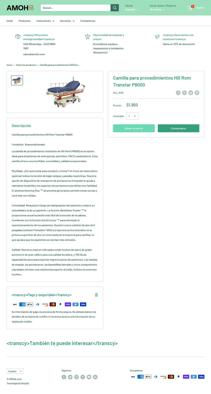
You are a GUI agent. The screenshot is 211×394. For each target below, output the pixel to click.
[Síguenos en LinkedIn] (95, 377)
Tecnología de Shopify (18, 383)
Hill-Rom (118, 92)
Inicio (10, 20)
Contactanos (178, 128)
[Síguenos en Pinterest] (82, 377)
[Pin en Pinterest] (184, 92)
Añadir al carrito (134, 128)
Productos (25, 20)
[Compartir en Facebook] (178, 92)
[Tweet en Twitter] (190, 92)
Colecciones (43, 20)
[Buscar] (115, 7)
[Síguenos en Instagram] (76, 377)
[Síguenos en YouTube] (89, 377)
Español (12, 371)
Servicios (65, 20)
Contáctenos (87, 20)
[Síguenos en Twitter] (70, 377)
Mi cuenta (156, 9)
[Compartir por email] (197, 92)
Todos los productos (26, 65)
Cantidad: (118, 116)
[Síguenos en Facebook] (64, 377)
